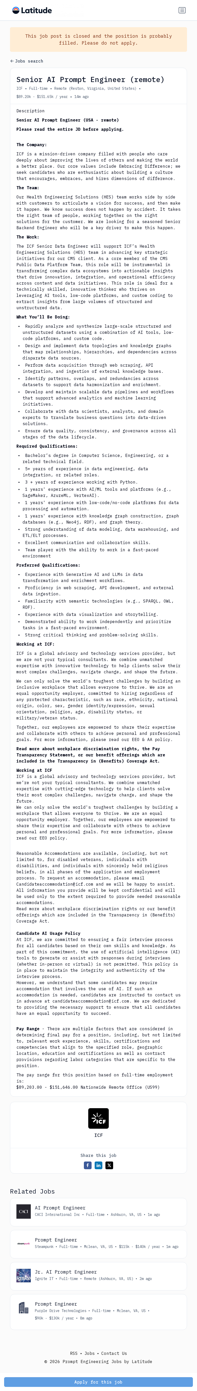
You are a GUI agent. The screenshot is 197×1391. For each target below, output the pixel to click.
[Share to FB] (88, 1165)
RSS (74, 1353)
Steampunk (44, 1246)
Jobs (89, 1353)
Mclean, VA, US (98, 1246)
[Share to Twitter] (109, 1165)
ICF (19, 88)
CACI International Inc (57, 1214)
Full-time (38, 88)
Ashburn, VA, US (126, 1214)
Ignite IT (44, 1278)
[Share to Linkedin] (98, 1165)
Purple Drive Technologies (60, 1310)
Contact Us (114, 1353)
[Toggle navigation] (182, 10)
